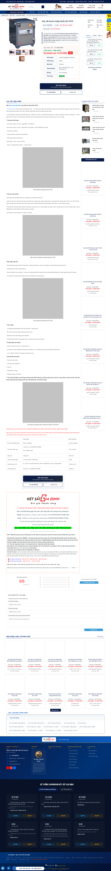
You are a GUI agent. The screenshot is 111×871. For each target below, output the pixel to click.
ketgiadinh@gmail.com (14, 764)
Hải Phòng (78, 857)
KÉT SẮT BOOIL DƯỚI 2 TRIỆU (87, 726)
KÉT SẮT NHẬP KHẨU (71, 12)
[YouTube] (7, 767)
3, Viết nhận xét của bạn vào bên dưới (19, 615)
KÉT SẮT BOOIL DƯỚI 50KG (16, 726)
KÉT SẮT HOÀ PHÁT (56, 12)
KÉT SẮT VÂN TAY (95, 12)
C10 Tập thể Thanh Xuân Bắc (27, 521)
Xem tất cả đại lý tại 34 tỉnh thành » (39, 859)
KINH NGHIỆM (70, 1)
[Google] (11, 767)
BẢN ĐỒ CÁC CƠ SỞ (98, 1)
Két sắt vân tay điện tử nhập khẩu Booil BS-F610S (55, 695)
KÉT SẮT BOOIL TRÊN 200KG (69, 726)
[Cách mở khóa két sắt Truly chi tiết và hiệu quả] (86, 128)
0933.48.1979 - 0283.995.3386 (16, 1)
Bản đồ (91, 45)
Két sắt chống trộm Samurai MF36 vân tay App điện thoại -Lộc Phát (92, 418)
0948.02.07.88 (91, 7)
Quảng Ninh (14, 859)
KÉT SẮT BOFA (72, 765)
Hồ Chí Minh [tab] (89, 35)
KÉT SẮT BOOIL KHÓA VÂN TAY (36, 723)
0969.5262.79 (32, 1)
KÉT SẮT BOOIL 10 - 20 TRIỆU (53, 730)
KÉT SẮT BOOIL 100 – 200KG (51, 726)
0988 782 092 (81, 834)
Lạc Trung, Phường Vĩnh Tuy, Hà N (43, 524)
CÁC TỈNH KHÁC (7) (66, 789)
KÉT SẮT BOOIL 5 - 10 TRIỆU (35, 730)
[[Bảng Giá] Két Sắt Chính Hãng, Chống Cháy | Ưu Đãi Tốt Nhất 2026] (16, 6)
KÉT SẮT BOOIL (21, 15)
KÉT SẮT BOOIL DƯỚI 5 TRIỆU (17, 730)
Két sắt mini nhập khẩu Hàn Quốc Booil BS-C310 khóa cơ (34, 661)
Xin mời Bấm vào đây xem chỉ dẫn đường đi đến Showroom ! (42, 528)
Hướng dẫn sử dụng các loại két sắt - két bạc (98, 107)
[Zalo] (14, 767)
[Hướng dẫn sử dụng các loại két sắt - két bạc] (86, 108)
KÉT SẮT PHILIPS (73, 759)
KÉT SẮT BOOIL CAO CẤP (70, 730)
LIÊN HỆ (90, 1)
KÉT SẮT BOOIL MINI (69, 723)
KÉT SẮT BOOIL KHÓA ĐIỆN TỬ (17, 723)
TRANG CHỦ (4, 15)
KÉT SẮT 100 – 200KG (66, 25)
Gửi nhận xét (93, 629)
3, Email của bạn (13, 608)
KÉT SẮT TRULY (72, 756)
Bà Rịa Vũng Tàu (9, 857)
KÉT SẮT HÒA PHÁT (73, 753)
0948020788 (81, 805)
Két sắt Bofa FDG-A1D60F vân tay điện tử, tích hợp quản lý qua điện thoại (92, 317)
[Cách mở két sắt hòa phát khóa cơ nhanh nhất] (86, 119)
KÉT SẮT (32, 12)
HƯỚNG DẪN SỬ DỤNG (81, 1)
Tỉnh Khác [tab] (100, 35)
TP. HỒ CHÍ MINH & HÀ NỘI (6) (47, 789)
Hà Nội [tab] (94, 35)
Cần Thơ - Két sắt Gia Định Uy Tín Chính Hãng (32, 857)
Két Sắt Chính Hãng (73, 767)
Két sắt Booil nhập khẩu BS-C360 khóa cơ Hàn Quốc (75, 661)
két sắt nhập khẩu (15, 105)
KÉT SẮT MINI (83, 12)
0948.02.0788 (47, 806)
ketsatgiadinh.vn (13, 761)
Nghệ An (8, 859)
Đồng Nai (68, 857)
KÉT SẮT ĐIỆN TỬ (93, 750)
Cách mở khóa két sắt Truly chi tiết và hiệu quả (98, 129)
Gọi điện (15, 815)
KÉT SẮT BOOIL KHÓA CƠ (54, 723)
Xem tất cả (100, 636)
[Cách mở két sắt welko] (86, 151)
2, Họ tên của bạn (13, 601)
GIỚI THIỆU (63, 1)
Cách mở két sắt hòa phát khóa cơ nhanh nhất (98, 118)
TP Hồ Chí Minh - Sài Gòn (24, 859)
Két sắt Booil (10, 109)
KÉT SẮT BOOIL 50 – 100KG (34, 726)
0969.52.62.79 (14, 837)
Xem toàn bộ (55, 710)
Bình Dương (17, 857)
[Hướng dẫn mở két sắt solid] (86, 141)
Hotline (99, 45)
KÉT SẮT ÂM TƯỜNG (93, 756)
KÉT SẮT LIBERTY (73, 762)
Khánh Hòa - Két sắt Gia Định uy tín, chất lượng (93, 857)
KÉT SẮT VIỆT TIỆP (43, 12)
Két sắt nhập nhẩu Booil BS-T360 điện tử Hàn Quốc (95, 661)
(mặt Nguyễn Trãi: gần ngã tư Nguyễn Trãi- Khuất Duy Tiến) (50, 521)
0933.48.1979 (69, 7)
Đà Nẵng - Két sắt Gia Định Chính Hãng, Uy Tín (54, 857)
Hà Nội (19, 518)
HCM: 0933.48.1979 (64, 67)
